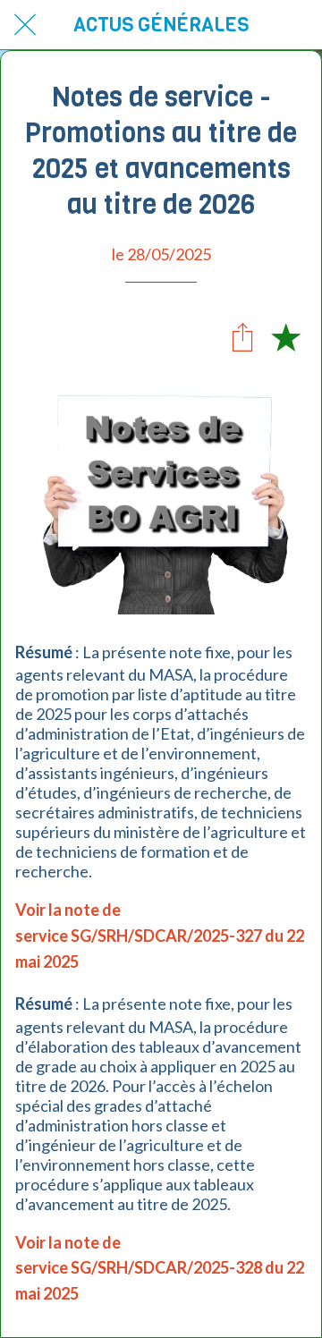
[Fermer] (25, 25)
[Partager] (242, 336)
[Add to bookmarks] (285, 336)
